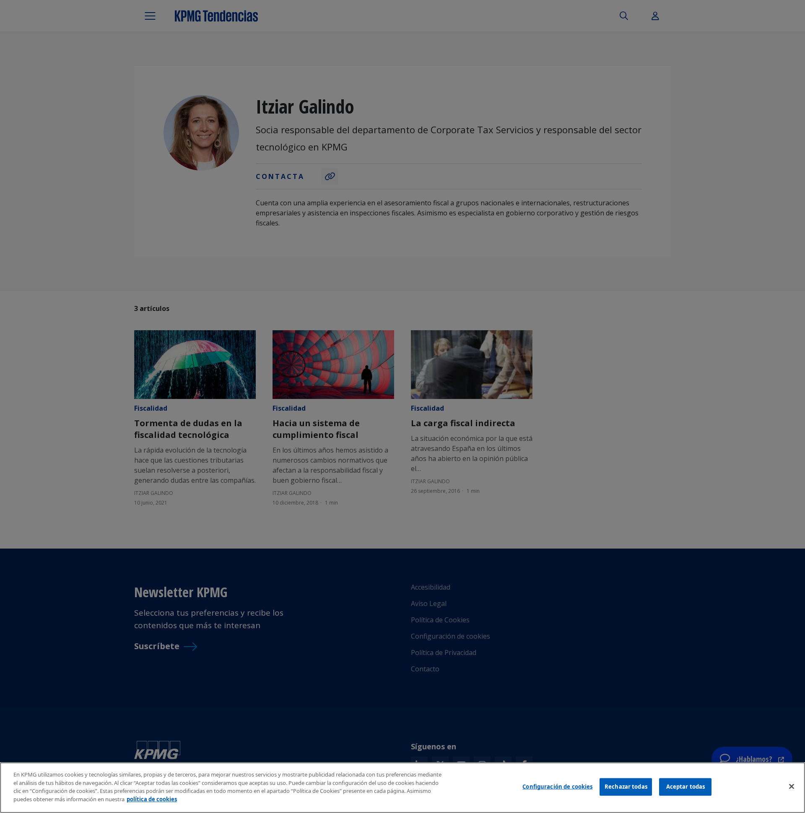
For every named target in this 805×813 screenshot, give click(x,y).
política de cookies (152, 799)
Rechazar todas (626, 786)
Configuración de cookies (557, 786)
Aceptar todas (685, 786)
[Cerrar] (791, 786)
